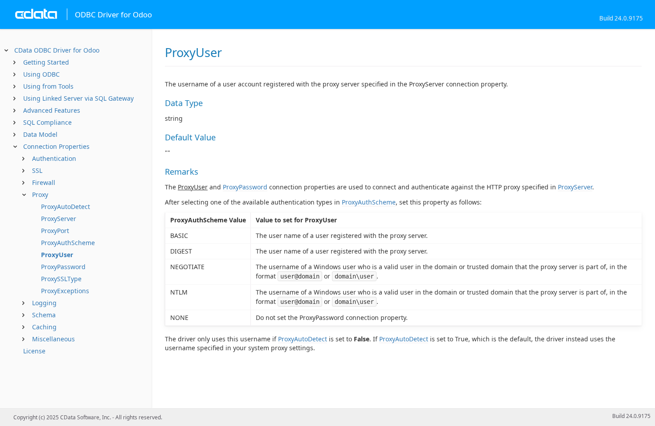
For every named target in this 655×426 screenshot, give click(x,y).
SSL (37, 170)
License (34, 351)
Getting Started (46, 62)
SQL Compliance (47, 122)
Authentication (54, 158)
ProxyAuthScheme (68, 242)
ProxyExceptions (65, 291)
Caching (44, 327)
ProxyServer (58, 218)
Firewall (43, 182)
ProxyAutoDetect (65, 206)
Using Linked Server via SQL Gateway (78, 98)
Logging (44, 303)
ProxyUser (57, 254)
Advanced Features (51, 110)
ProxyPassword (63, 266)
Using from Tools (48, 86)
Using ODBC (41, 74)
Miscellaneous (53, 339)
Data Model (40, 134)
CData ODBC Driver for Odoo (56, 50)
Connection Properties (56, 146)
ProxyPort (55, 230)
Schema (44, 315)
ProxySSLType (61, 278)
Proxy (40, 194)
